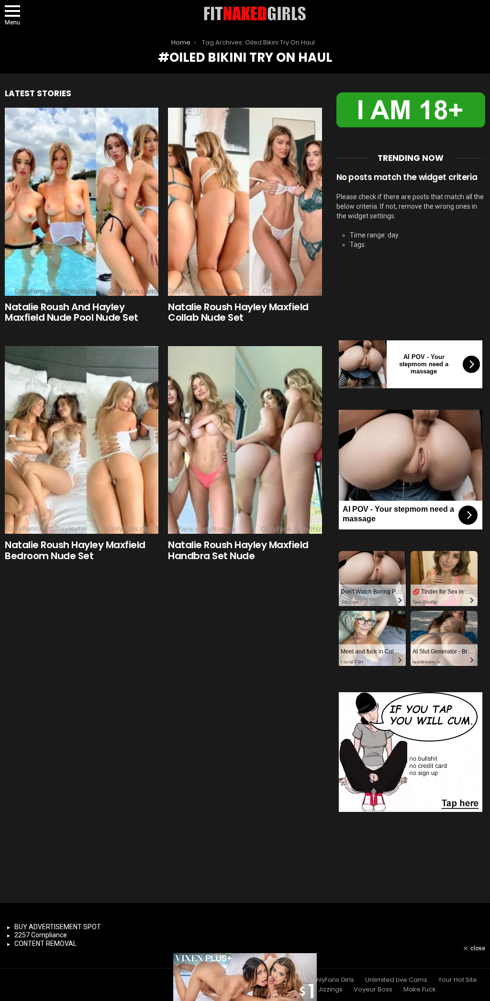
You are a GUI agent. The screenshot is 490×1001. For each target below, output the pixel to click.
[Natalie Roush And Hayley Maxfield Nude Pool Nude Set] (81, 201)
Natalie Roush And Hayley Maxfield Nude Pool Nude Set (71, 312)
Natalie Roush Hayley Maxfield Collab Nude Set (238, 312)
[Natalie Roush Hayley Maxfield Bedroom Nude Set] (81, 440)
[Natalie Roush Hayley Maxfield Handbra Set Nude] (245, 440)
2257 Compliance (40, 935)
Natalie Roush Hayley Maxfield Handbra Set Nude (238, 550)
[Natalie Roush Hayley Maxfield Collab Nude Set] (245, 201)
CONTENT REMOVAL (45, 943)
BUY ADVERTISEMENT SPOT (57, 927)
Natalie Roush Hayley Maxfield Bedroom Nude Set (75, 550)
